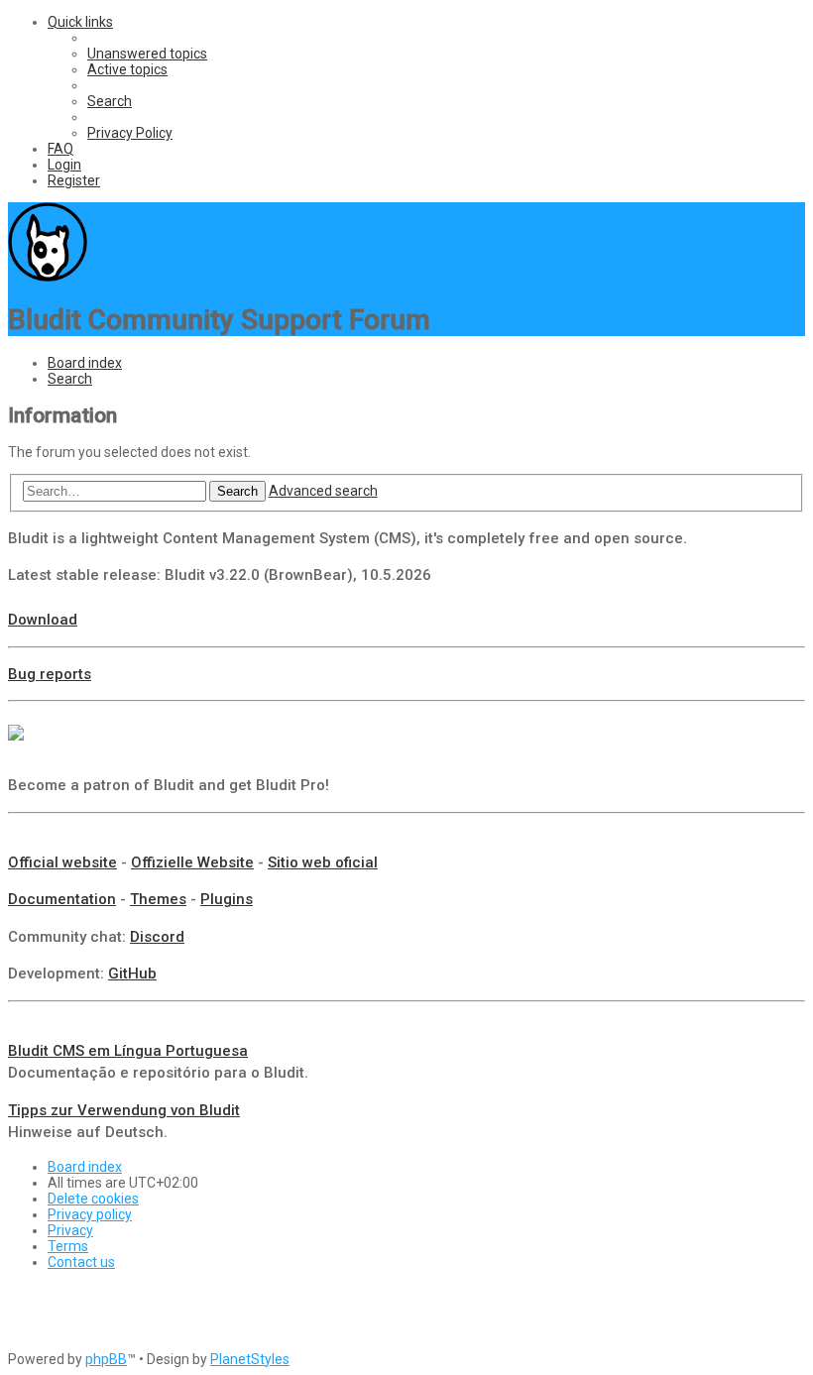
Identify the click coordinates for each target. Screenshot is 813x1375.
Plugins (226, 899)
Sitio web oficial (323, 862)
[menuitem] (147, 53)
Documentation (62, 899)
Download (42, 620)
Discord (157, 937)
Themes (158, 899)
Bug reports (49, 674)
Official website (62, 862)
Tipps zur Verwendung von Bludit (124, 1110)
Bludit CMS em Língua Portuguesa (128, 1051)
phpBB (106, 1359)
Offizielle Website (192, 862)
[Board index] (47, 277)
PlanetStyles (250, 1359)
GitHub (132, 973)
